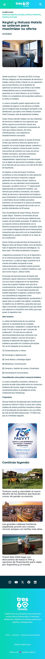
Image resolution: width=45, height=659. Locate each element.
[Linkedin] (35, 582)
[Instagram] (10, 582)
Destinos (6, 15)
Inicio (7, 635)
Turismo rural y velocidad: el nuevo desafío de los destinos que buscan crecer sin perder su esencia (21, 494)
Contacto (15, 635)
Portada (13, 17)
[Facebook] (29, 582)
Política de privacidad (30, 635)
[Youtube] (16, 582)
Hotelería (36, 15)
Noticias (5, 17)
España (14, 15)
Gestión (28, 15)
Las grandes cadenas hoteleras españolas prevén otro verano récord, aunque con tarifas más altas (22, 526)
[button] (4, 4)
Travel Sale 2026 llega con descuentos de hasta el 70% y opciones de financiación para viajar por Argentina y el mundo (22, 561)
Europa (21, 15)
